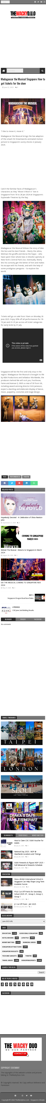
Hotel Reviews (8, 938)
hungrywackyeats (28, 960)
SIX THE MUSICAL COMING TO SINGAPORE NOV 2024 (21, 584)
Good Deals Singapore (28, 933)
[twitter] (38, 2)
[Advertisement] (23, 42)
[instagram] (44, 2)
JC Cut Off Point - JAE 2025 (25, 904)
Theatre (26, 477)
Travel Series (7, 960)
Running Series (29, 942)
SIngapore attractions (12, 947)
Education (6, 933)
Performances (15, 477)
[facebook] (35, 2)
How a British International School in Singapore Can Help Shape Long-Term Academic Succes (29, 881)
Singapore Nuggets (10, 951)
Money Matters (8, 942)
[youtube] (41, 2)
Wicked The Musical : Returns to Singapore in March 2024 (21, 551)
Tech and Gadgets (9, 956)
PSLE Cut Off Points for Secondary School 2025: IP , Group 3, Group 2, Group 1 (28, 894)
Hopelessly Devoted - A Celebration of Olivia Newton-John (22, 518)
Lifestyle (25, 938)
